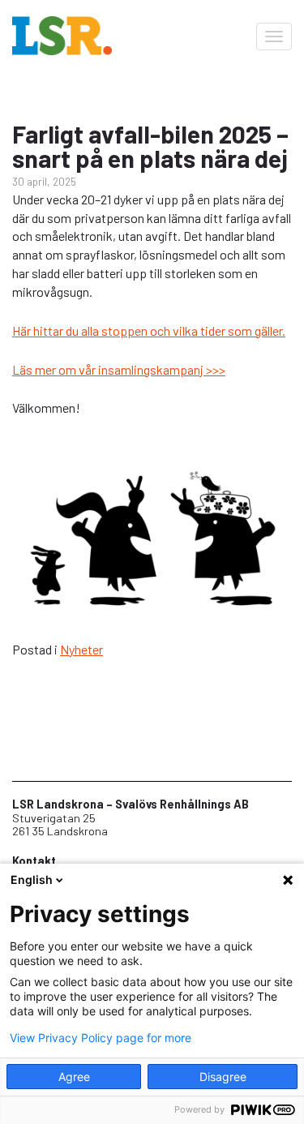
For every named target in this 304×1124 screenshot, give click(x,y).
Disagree (222, 1076)
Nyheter (81, 649)
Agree (74, 1076)
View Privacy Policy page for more (100, 1038)
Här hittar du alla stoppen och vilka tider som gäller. (148, 330)
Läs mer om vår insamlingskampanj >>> (118, 369)
